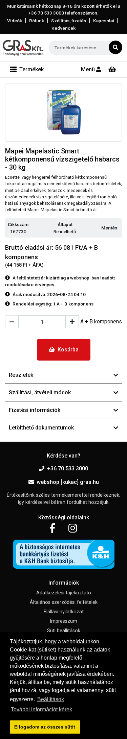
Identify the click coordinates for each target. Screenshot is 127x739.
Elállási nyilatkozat (64, 612)
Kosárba (68, 349)
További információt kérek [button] (41, 709)
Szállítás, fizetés (68, 20)
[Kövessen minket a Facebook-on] (52, 528)
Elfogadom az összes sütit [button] (44, 727)
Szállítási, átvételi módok (40, 392)
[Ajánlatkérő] (112, 70)
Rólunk (36, 20)
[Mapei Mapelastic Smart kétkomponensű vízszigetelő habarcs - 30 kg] (63, 112)
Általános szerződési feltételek (64, 602)
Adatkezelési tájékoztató (63, 593)
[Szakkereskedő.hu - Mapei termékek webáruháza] (23, 47)
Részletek (21, 375)
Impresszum (63, 621)
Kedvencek (63, 28)
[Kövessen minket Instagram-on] (72, 528)
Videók (14, 20)
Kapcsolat (103, 20)
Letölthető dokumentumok (41, 427)
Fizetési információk (34, 410)
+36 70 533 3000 (67, 468)
